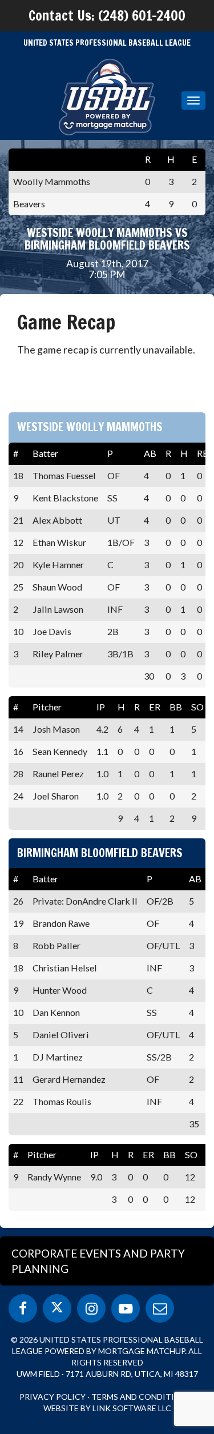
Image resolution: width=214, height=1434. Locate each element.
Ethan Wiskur (59, 542)
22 (18, 1101)
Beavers (29, 203)
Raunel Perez (58, 773)
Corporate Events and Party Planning (98, 1261)
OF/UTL (163, 945)
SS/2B (159, 1056)
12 (18, 542)
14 (18, 729)
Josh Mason (56, 729)
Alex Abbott (57, 520)
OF (113, 475)
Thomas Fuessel (64, 475)
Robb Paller (56, 945)
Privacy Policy (52, 1396)
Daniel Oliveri (61, 1034)
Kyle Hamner (58, 564)
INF (115, 609)
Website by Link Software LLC (107, 1408)
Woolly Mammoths (51, 181)
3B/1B (120, 653)
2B (113, 631)
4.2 (102, 729)
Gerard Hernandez (69, 1079)
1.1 (102, 751)
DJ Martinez (58, 1056)
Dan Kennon (56, 1012)
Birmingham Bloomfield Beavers (100, 853)
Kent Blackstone (65, 497)
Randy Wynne (54, 1176)
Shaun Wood (57, 586)
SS (112, 497)
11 (18, 1079)
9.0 (96, 1176)
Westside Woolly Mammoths (90, 427)
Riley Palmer (58, 653)
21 (18, 520)
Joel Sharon (56, 795)
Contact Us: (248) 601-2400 (107, 15)
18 (18, 475)
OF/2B (160, 900)
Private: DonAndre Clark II (85, 900)
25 (18, 586)
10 (18, 631)
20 (18, 564)
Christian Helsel (65, 967)
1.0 (102, 773)
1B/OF (121, 542)
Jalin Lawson (58, 609)
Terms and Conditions (141, 1396)
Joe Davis (52, 631)
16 (18, 751)
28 (18, 773)
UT (113, 520)
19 (18, 923)
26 (18, 900)
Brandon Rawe (61, 923)
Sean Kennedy (60, 751)
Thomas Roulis (62, 1101)
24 (18, 795)
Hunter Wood (60, 990)
